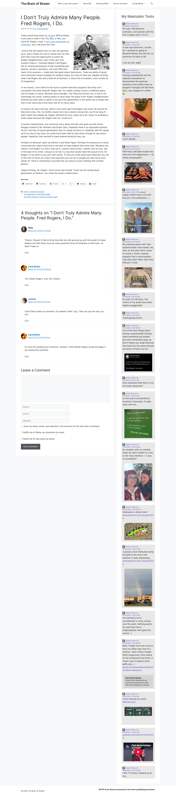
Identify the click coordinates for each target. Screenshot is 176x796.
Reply (27, 252)
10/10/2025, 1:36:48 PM (131, 643)
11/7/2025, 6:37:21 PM (130, 380)
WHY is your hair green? (68, 3)
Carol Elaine (34, 266)
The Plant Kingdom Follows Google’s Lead (40, 197)
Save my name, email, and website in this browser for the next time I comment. (62, 426)
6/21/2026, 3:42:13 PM (130, 192)
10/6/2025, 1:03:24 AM (130, 732)
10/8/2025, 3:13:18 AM (130, 696)
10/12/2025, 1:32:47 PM (131, 615)
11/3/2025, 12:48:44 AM (131, 447)
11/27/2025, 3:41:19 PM (131, 315)
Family (26, 192)
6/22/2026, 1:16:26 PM (130, 136)
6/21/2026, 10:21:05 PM (131, 149)
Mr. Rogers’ (50, 35)
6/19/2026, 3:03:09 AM (131, 297)
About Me (87, 3)
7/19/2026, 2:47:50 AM (130, 45)
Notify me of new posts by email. (39, 439)
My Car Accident (121, 3)
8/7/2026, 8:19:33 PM (130, 26)
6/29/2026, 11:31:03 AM (131, 73)
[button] (151, 3)
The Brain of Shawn (35, 3)
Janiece (32, 299)
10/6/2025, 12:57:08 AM (131, 770)
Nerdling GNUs (102, 3)
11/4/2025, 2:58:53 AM (130, 396)
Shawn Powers (130, 24)
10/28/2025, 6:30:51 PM (131, 549)
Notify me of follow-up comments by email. (44, 432)
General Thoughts (37, 192)
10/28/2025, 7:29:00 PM (131, 509)
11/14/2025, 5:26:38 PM (131, 328)
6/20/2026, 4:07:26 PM (131, 242)
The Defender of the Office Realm (37, 194)
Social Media (137, 3)
